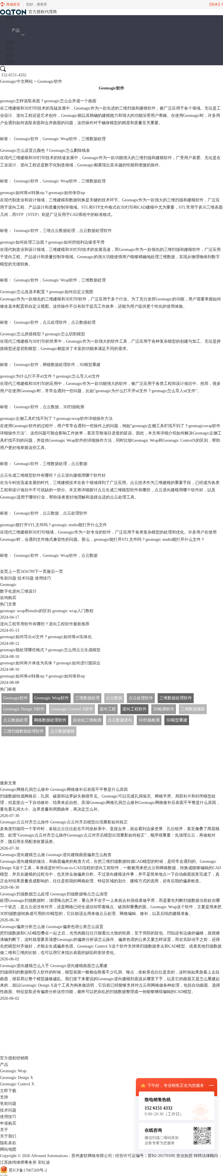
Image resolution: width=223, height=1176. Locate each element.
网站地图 (8, 1149)
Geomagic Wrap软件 (60, 139)
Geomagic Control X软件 (72, 709)
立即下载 (8, 1091)
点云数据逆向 (120, 720)
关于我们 (8, 1136)
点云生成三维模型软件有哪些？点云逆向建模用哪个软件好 (53, 475)
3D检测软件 (163, 709)
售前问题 (8, 578)
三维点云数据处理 (59, 230)
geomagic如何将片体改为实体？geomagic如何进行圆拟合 (50, 663)
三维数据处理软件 (175, 698)
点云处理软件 (55, 322)
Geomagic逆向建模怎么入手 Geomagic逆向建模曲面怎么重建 (53, 966)
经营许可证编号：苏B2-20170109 (144, 1156)
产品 (16, 30)
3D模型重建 (89, 364)
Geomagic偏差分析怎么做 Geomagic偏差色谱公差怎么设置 (51, 927)
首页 (10, 18)
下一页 (41, 571)
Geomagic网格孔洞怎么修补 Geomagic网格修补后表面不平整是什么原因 (64, 789)
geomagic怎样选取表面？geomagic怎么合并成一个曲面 (48, 101)
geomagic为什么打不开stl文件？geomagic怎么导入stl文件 (50, 376)
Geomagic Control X (17, 1084)
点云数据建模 (62, 731)
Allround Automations (49, 1156)
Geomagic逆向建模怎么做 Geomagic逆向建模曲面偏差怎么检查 (56, 855)
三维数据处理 (93, 139)
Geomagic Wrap (13, 1071)
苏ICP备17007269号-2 (28, 1170)
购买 (10, 62)
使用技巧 (43, 578)
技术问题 (25, 578)
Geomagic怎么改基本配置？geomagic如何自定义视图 (46, 292)
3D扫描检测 (73, 407)
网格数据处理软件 (59, 364)
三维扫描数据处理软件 (23, 731)
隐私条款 (8, 1143)
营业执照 (184, 1156)
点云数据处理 (83, 322)
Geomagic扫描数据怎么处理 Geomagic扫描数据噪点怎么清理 (53, 894)
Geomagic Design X (16, 1077)
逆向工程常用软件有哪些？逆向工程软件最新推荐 (44, 624)
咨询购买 (8, 598)
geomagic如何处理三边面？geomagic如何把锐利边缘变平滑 (52, 242)
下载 (10, 42)
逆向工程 (108, 709)
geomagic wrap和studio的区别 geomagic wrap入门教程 (46, 611)
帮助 (10, 55)
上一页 (14, 571)
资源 (10, 49)
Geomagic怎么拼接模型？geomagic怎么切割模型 (42, 334)
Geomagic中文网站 (16, 81)
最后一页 (55, 571)
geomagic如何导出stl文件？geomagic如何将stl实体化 (46, 637)
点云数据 (51, 407)
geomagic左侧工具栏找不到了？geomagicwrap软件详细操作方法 (56, 418)
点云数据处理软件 (95, 230)
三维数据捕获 (193, 709)
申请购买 (8, 1123)
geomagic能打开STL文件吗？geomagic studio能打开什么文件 (53, 525)
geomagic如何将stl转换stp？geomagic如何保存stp (42, 193)
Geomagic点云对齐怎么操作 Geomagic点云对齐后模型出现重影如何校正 (64, 822)
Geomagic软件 (26, 139)
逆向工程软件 (134, 709)
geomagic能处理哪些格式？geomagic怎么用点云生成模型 (50, 650)
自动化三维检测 (87, 720)
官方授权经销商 (14, 1058)
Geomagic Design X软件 (23, 709)
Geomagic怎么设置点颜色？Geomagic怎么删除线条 (45, 150)
